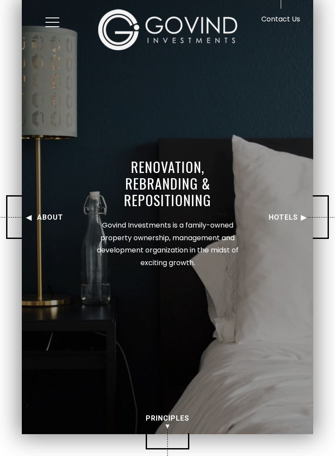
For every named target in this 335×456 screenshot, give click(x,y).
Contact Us (280, 19)
